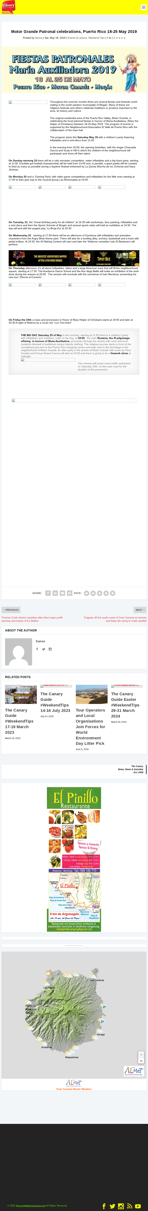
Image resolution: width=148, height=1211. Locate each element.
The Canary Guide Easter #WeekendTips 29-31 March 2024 (125, 705)
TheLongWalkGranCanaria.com (30, 1206)
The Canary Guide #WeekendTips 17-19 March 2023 (19, 721)
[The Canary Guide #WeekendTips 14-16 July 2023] (56, 686)
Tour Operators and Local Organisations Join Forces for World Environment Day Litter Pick (90, 727)
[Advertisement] (74, 1162)
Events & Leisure (77, 37)
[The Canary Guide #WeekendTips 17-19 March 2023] (21, 694)
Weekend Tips (96, 37)
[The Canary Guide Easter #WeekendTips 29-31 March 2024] (127, 686)
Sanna (38, 37)
